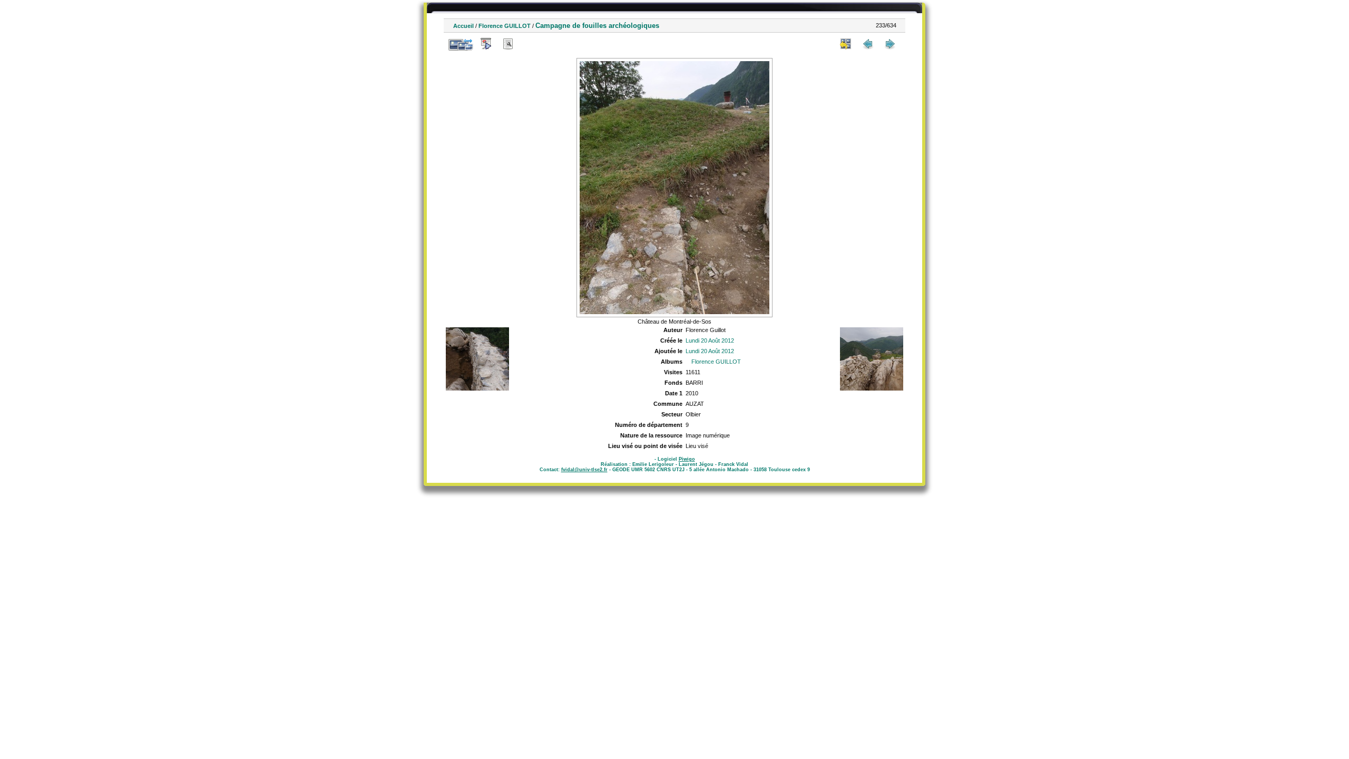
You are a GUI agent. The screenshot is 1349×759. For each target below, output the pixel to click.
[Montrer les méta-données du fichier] (508, 44)
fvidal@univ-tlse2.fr (584, 469)
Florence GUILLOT (504, 26)
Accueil (463, 26)
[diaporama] (486, 44)
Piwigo (687, 459)
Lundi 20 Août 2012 (710, 340)
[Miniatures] (846, 44)
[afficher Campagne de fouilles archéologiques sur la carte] (530, 44)
